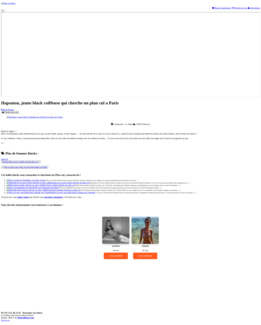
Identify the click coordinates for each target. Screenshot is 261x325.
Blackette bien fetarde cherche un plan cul (62, 190)
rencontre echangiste (53, 197)
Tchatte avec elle (11, 112)
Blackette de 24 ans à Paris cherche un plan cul (69, 183)
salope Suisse (23, 197)
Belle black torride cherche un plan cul (58, 185)
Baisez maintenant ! (223, 8)
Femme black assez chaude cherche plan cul (20, 162)
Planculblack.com (26, 318)
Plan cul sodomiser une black (46, 187)
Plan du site (5, 320)
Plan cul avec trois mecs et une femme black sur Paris (25, 167)
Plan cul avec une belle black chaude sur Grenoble (73, 192)
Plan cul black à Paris (36, 180)
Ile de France (8, 109)
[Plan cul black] (8, 3)
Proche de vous (240, 8)
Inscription (255, 8)
